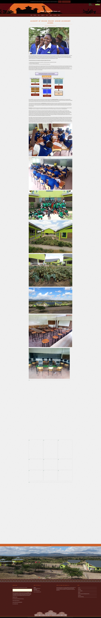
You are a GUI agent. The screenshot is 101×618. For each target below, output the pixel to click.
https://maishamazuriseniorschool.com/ (50, 25)
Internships (79, 589)
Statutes (79, 592)
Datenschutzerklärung (81, 596)
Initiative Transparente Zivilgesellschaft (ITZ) (83, 593)
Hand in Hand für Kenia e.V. (50, 11)
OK (59, 1)
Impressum (79, 595)
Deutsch (98, 1)
